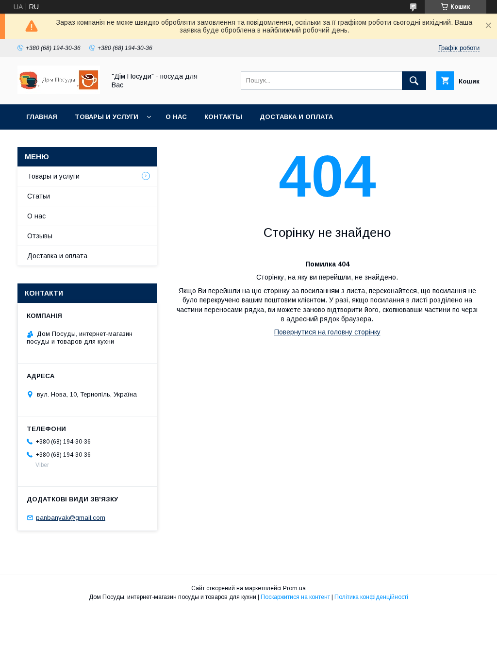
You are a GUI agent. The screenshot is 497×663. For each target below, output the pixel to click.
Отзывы (39, 236)
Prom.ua (294, 588)
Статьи (38, 196)
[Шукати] (414, 80)
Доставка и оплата (296, 116)
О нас (176, 116)
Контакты (223, 116)
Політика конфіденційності (371, 597)
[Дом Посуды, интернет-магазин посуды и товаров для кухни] (58, 92)
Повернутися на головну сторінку (327, 332)
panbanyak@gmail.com (70, 517)
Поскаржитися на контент (295, 597)
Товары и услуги (106, 116)
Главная (41, 116)
